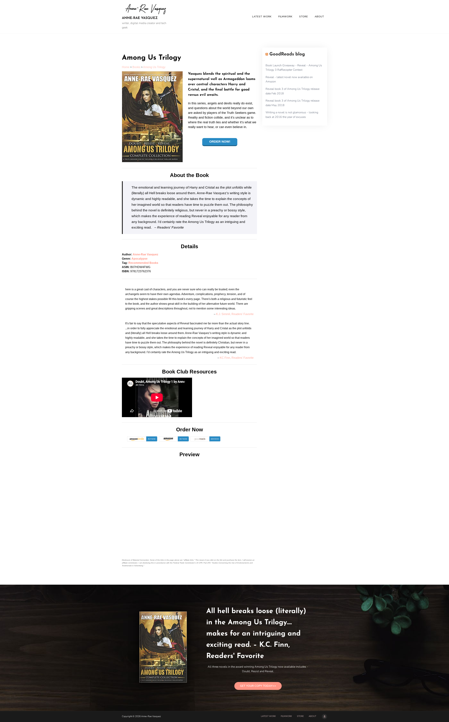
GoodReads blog (287, 54)
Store (303, 16)
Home (125, 67)
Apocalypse (140, 258)
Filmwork (285, 16)
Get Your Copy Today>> (258, 686)
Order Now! (219, 141)
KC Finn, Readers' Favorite (237, 357)
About (319, 16)
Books (136, 67)
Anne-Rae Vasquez (140, 18)
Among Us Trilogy (154, 67)
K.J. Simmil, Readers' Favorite (235, 314)
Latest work (262, 16)
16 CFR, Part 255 (203, 563)
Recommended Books (143, 262)
